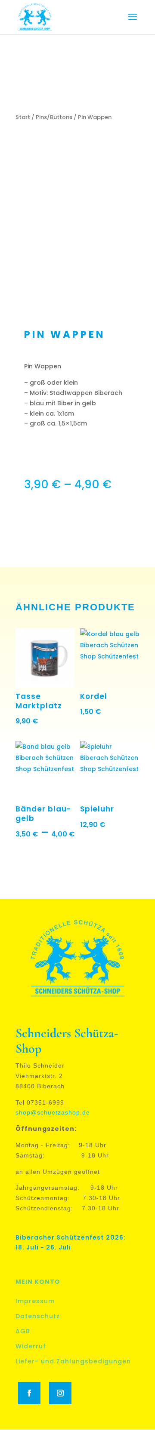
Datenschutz (38, 1316)
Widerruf (31, 1346)
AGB (23, 1331)
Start (23, 117)
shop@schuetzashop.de (53, 1112)
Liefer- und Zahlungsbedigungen (73, 1361)
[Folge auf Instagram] (60, 1393)
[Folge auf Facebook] (29, 1393)
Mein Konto (38, 1281)
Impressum (35, 1301)
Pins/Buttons (54, 117)
